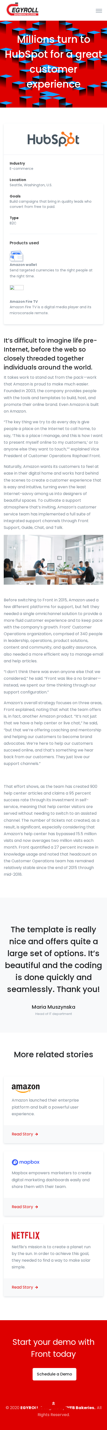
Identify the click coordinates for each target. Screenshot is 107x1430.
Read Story (23, 1134)
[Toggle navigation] (99, 10)
